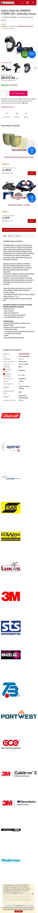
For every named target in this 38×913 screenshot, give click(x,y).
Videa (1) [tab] (11, 236)
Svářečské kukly (24, 354)
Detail (31, 173)
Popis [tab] (5, 236)
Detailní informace (7, 107)
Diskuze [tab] (17, 236)
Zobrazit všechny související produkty (19, 230)
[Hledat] (22, 3)
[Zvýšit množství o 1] (8, 92)
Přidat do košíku (20, 93)
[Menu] (33, 3)
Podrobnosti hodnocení (25, 26)
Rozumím (18, 911)
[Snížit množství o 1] (8, 94)
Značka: (8, 28)
